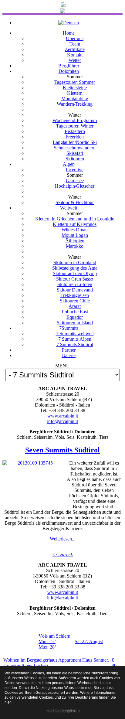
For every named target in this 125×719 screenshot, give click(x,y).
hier (8, 702)
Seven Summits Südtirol (62, 450)
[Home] (63, 5)
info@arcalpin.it (62, 421)
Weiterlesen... (63, 538)
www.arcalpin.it (62, 415)
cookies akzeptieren (62, 710)
